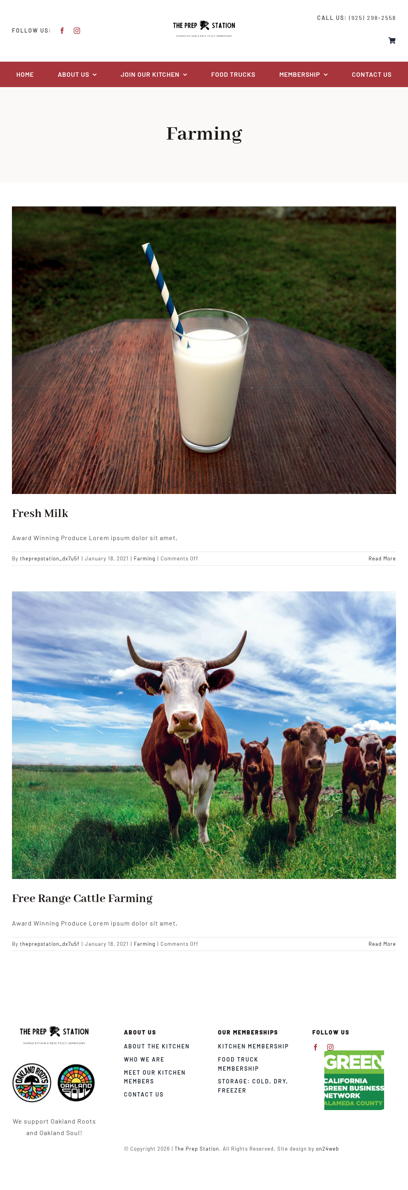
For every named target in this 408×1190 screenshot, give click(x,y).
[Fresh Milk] (204, 350)
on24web (327, 1148)
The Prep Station (197, 1148)
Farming (144, 558)
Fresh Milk (40, 513)
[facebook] (62, 30)
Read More (382, 558)
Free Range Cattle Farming (82, 898)
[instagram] (77, 30)
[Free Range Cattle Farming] (204, 735)
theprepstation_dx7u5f (50, 558)
